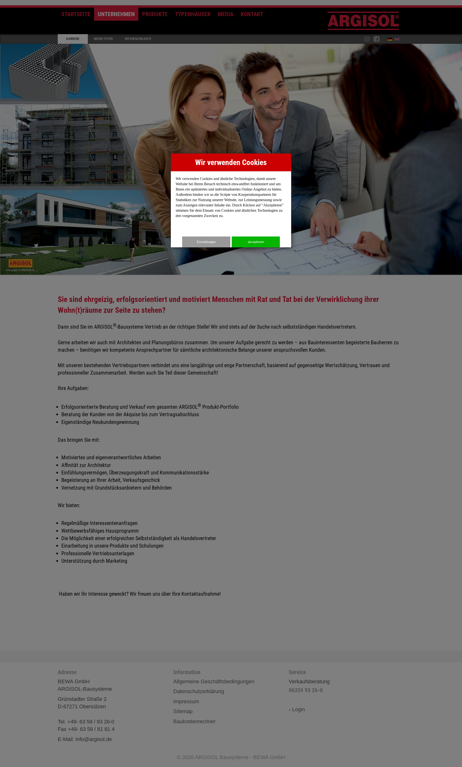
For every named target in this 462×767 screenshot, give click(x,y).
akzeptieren (256, 242)
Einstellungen (206, 242)
